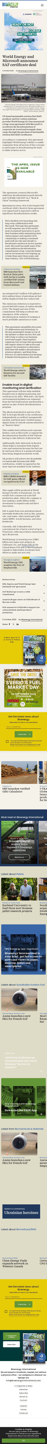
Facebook (23, 1413)
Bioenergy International (28, 71)
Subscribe (11, 1344)
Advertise (23, 1390)
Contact (23, 1400)
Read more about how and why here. (23, 1436)
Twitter (23, 1410)
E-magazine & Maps (23, 1386)
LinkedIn (23, 1406)
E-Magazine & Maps (11, 1336)
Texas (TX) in (28, 545)
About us (23, 1397)
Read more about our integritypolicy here (25, 745)
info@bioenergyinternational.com (23, 1380)
